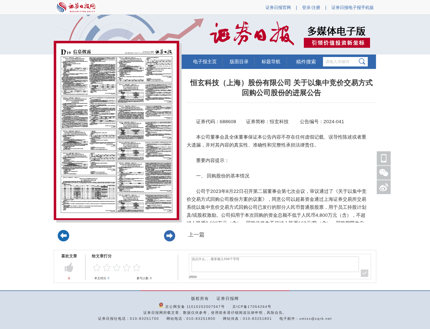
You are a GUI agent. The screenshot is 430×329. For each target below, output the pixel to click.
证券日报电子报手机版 (352, 7)
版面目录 (239, 61)
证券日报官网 (278, 7)
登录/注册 (311, 7)
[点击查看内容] (84, 35)
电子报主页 (205, 61)
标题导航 (271, 61)
